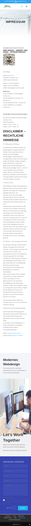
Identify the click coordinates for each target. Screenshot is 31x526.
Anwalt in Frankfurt (17, 335)
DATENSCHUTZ (8, 517)
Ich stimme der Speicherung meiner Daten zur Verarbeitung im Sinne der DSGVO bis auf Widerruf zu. (15, 502)
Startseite (7, 516)
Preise (14, 516)
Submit (23, 508)
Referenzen (21, 516)
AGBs (15, 517)
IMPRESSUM (22, 517)
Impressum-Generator (14, 333)
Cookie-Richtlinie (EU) (14, 519)
